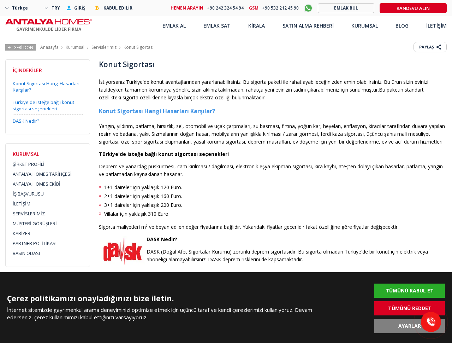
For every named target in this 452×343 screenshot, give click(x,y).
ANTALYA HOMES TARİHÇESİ (42, 174)
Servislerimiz (104, 47)
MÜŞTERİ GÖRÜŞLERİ (35, 223)
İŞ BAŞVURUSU (28, 194)
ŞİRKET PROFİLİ (28, 164)
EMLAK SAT (217, 25)
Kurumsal (75, 47)
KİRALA (256, 25)
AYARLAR (409, 325)
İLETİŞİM (21, 203)
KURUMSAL (364, 25)
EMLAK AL (174, 25)
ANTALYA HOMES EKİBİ (36, 184)
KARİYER (21, 233)
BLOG (402, 25)
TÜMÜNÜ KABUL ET (410, 290)
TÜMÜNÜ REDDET (410, 308)
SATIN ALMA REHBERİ (308, 25)
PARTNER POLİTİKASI (34, 243)
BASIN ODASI (26, 253)
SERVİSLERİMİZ (29, 213)
